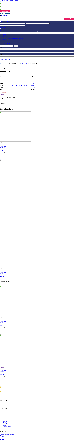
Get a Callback (4, 11)
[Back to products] (19, 62)
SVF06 (2, 374)
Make (1, 47)
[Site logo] (5, 21)
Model (1, 54)
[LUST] (15, 141)
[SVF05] (15, 316)
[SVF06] (15, 365)
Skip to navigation (4, 0)
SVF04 (2, 276)
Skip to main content (13, 0)
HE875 (6, 63)
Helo (9, 59)
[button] (2, 147)
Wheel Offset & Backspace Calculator (14, 38)
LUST (2, 150)
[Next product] (21, 61)
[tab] (5, 101)
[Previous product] (1, 61)
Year (1, 51)
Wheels (5, 59)
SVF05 (2, 325)
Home (1, 59)
